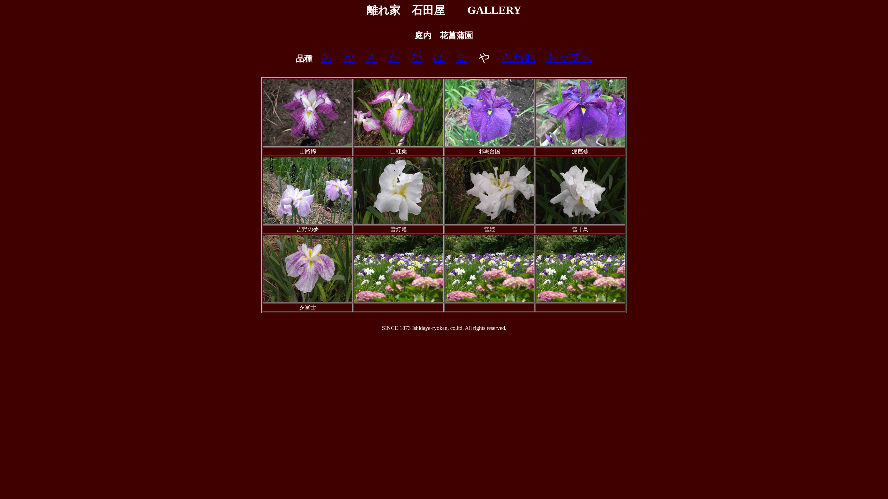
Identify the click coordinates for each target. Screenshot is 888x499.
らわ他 (518, 57)
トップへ (569, 57)
